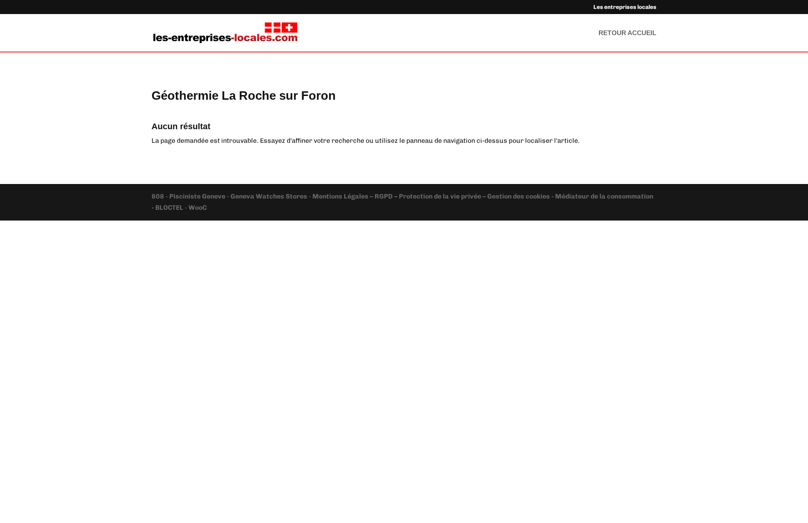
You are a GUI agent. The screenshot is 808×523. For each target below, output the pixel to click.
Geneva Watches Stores (269, 196)
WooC (197, 208)
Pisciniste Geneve (198, 196)
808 (159, 196)
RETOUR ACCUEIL (627, 33)
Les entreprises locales (624, 7)
